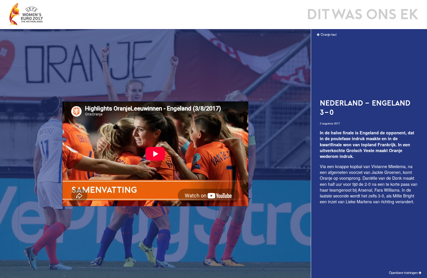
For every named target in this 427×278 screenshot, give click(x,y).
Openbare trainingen (404, 272)
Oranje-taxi (328, 34)
